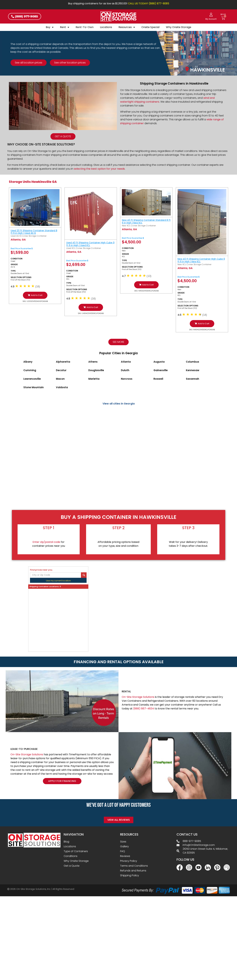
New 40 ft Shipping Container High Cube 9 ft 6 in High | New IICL (201, 260)
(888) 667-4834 (143, 708)
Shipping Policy (129, 875)
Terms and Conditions (134, 866)
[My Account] (211, 15)
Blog (66, 841)
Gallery (124, 846)
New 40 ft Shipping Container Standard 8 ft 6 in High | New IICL (146, 221)
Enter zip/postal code (46, 542)
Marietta (93, 378)
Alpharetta (63, 361)
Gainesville (160, 370)
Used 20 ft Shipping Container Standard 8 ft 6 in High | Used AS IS (34, 232)
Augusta (159, 361)
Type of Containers (76, 851)
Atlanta (126, 361)
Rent (63, 27)
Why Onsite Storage (178, 27)
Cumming (29, 370)
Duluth (125, 370)
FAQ (122, 851)
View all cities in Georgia (119, 403)
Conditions (70, 856)
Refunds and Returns (133, 870)
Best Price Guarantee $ (22, 248)
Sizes (123, 841)
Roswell (158, 378)
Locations (106, 27)
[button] (35, 295)
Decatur (61, 370)
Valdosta (62, 387)
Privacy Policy (128, 861)
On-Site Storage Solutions (138, 697)
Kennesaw (192, 370)
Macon (60, 378)
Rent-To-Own (85, 27)
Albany (27, 361)
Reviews (125, 856)
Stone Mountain (33, 387)
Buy (48, 27)
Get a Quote (71, 866)
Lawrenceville (32, 378)
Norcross (126, 378)
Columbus (192, 361)
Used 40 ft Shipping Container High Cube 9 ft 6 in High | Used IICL (90, 244)
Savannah (192, 378)
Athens (93, 361)
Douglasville (96, 370)
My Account (211, 19)
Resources (125, 27)
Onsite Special (150, 27)
